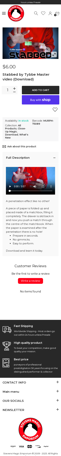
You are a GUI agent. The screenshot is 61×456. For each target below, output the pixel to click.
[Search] (36, 13)
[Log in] (50, 13)
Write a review (30, 280)
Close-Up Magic (15, 130)
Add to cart (40, 90)
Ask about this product (21, 146)
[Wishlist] (43, 13)
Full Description (18, 157)
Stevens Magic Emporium (17, 453)
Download (11, 134)
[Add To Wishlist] (55, 109)
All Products (13, 127)
